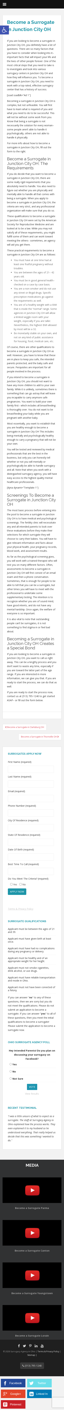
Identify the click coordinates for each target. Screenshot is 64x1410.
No (14, 1071)
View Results (32, 1093)
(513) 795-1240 (33, 1365)
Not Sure (17, 1078)
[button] (4, 30)
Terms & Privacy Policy (20, 908)
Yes (14, 1064)
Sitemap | (32, 1355)
